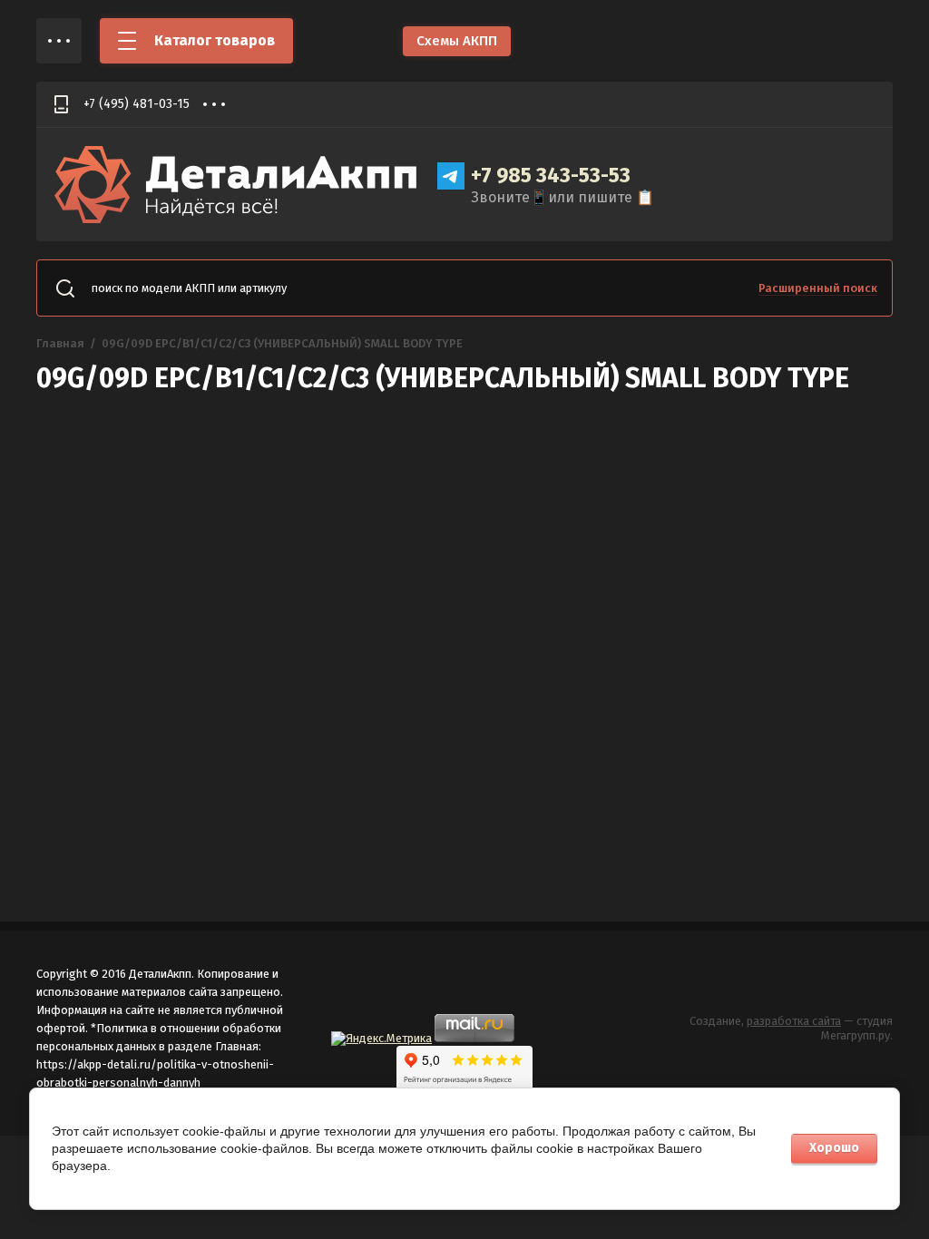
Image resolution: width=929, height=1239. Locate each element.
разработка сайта (794, 1021)
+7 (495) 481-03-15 (136, 104)
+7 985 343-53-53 (551, 175)
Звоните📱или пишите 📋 (562, 197)
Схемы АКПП (456, 41)
